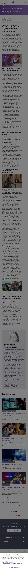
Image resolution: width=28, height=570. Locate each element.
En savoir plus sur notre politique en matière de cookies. (12, 564)
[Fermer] (25, 554)
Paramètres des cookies (13, 567)
